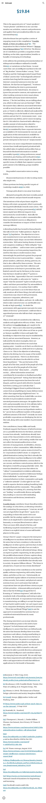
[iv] (8, 66)
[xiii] (30, 609)
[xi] (20, 305)
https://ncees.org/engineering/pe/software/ (24, 776)
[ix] (34, 209)
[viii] (21, 187)
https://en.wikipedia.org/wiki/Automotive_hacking (23, 772)
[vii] (38, 157)
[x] (10, 234)
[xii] (21, 591)
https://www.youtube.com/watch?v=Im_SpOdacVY (22, 713)
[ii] (30, 44)
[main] (23, 11)
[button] (2, 3)
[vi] (18, 154)
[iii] (22, 49)
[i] (17, 35)
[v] (7, 129)
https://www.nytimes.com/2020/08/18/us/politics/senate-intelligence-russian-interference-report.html (22, 753)
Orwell (8, 697)
